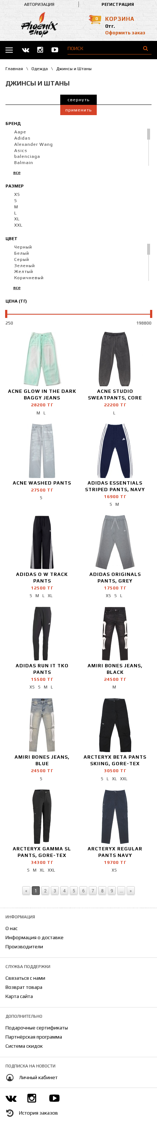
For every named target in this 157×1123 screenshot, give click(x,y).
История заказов (38, 1113)
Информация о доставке (34, 937)
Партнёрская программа (33, 1037)
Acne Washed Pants (42, 483)
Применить (78, 110)
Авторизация (39, 4)
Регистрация (118, 4)
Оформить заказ (125, 32)
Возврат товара (23, 987)
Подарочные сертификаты (36, 1028)
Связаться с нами (25, 978)
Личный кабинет (38, 1077)
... (121, 891)
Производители (24, 946)
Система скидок (24, 1046)
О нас (11, 928)
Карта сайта (19, 996)
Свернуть (78, 99)
